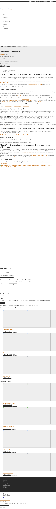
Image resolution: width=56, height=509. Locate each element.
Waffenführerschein (8, 125)
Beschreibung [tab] (6, 69)
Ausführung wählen (7, 332)
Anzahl (1, 65)
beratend (19, 95)
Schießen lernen (6, 21)
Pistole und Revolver (8, 352)
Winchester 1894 (7, 376)
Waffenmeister (3, 163)
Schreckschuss (35, 305)
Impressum (5, 480)
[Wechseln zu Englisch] (5, 28)
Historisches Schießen (8, 329)
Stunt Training (29, 100)
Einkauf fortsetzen (4, 505)
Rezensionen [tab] (6, 71)
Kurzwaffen (28, 305)
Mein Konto (5, 487)
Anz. (4, 65)
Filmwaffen (5, 17)
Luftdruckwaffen (7, 449)
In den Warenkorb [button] (7, 378)
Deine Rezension (4, 293)
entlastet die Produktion (26, 152)
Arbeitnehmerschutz (40, 150)
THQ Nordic (26, 106)
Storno (4, 482)
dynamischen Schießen (14, 100)
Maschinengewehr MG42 (9, 403)
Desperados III (17, 106)
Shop (3, 46)
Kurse (4, 14)
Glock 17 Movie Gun (8, 473)
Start (1, 46)
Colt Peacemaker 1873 (8, 426)
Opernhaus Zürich (13, 156)
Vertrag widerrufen (7, 483)
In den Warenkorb (5, 66)
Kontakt (5, 24)
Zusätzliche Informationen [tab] (9, 70)
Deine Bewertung (4, 284)
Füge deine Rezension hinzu (7, 277)
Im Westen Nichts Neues (37, 155)
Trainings (39, 101)
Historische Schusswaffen (35, 84)
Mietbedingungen (4, 82)
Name (2, 296)
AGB (4, 481)
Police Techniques (6, 101)
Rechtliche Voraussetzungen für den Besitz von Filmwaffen (14, 134)
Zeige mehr (14, 332)
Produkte (9, 46)
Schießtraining (25, 99)
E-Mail (2, 298)
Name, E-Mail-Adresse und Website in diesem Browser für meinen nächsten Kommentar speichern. (26, 300)
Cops (46, 155)
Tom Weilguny (8, 106)
